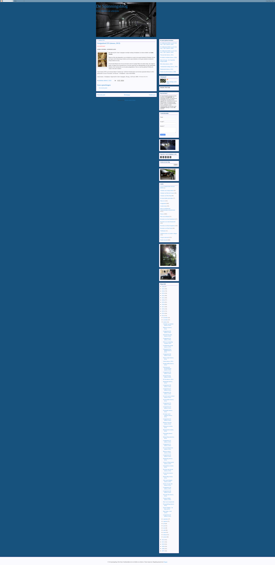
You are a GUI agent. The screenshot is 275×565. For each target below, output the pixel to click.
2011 (163, 542)
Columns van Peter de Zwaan (167, 193)
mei (164, 528)
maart (164, 532)
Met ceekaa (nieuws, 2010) (166, 64)
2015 (163, 311)
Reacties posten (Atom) (130, 100)
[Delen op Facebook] (122, 80)
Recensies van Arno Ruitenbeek (167, 219)
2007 (163, 550)
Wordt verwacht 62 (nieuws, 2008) (168, 71)
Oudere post (152, 95)
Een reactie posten (103, 88)
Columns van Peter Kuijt (165, 195)
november (165, 319)
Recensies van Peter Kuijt (166, 228)
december (165, 317)
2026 (163, 286)
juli (164, 523)
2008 (163, 548)
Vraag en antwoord (164, 237)
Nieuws (162, 214)
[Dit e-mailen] (118, 80)
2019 (163, 302)
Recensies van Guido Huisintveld (167, 221)
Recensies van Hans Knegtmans (167, 225)
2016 (163, 309)
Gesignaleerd (163, 203)
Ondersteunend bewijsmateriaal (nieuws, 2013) (167, 369)
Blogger (165, 562)
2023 (163, 293)
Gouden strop (163, 206)
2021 (163, 297)
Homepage (127, 95)
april (164, 530)
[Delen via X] (120, 80)
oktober (165, 322)
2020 (163, 300)
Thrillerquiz (163, 230)
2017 (163, 306)
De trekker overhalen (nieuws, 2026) (168, 57)
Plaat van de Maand (164, 216)
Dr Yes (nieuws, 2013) (168, 379)
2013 (163, 315)
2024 (163, 291)
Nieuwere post (101, 95)
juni (164, 525)
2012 (163, 539)
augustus (165, 521)
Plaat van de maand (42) (168, 501)
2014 (163, 313)
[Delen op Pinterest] (123, 80)
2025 (163, 288)
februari (165, 534)
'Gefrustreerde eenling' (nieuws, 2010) (168, 66)
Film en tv (162, 200)
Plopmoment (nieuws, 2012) (166, 69)
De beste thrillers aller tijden (166, 198)
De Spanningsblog (112, 6)
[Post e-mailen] (115, 80)
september (165, 519)
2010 (163, 544)
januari (165, 537)
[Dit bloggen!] (119, 80)
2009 (163, 546)
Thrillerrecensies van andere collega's (168, 233)
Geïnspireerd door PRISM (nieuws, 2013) (167, 351)
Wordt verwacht (163, 240)
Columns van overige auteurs (166, 190)
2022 (163, 295)
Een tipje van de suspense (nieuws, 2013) (167, 415)
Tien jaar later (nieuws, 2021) (166, 54)
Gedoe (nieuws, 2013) (168, 361)
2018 (163, 304)
